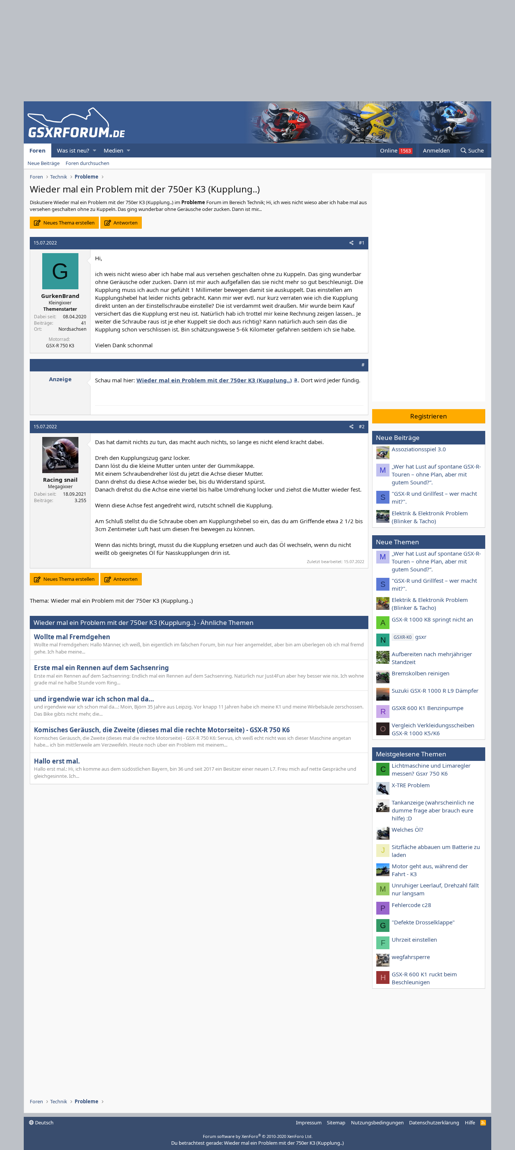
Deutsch (44, 1122)
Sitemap (336, 1122)
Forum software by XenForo (258, 1136)
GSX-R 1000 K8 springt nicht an (432, 619)
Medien (113, 150)
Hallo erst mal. (57, 761)
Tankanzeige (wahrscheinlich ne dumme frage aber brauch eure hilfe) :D (433, 810)
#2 (362, 426)
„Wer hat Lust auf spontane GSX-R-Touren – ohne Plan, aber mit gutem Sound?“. (436, 474)
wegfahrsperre (411, 957)
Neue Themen (397, 542)
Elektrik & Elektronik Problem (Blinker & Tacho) (430, 517)
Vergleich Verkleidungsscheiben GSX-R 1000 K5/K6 (433, 729)
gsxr (410, 636)
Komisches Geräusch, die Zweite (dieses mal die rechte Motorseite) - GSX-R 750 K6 (162, 729)
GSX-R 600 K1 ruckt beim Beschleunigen (424, 978)
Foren (37, 150)
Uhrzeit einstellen (414, 939)
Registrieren (428, 416)
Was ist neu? (73, 150)
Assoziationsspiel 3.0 (419, 449)
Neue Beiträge (44, 163)
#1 (362, 243)
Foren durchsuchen (87, 163)
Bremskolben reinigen (420, 673)
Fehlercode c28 (411, 905)
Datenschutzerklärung (434, 1122)
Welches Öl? (407, 829)
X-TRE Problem (411, 785)
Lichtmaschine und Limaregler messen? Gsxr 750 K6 (431, 769)
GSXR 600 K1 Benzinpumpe (427, 708)
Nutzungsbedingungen (377, 1122)
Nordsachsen (72, 329)
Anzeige (60, 379)
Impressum (309, 1122)
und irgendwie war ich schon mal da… (94, 699)
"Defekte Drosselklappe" (423, 922)
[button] (94, 150)
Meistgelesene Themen (411, 754)
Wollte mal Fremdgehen (72, 636)
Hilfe (470, 1122)
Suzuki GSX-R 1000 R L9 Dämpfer (435, 690)
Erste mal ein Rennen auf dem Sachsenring (101, 667)
